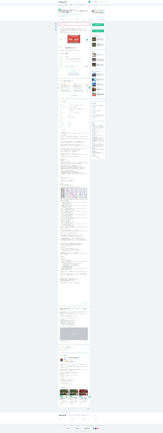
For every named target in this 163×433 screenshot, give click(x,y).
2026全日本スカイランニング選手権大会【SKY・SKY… (100, 89)
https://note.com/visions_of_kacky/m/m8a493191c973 (70, 156)
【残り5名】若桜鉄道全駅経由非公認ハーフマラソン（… (100, 39)
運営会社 (92, 425)
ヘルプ (100, 1)
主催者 (66, 4)
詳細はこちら (70, 126)
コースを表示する (74, 333)
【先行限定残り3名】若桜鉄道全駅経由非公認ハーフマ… (100, 44)
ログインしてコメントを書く (84, 347)
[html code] (56, 30)
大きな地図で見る (85, 302)
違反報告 (88, 408)
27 (101, 11)
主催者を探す (72, 419)
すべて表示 (97, 157)
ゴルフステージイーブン (100, 105)
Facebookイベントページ (68, 153)
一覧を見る (86, 387)
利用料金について (71, 425)
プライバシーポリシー (85, 425)
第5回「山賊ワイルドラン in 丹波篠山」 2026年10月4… (100, 65)
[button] (69, 44)
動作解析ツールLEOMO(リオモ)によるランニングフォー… (100, 79)
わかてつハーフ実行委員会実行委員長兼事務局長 (71, 357)
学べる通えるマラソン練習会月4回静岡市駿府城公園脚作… (100, 94)
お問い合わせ (65, 425)
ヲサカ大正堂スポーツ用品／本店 (100, 115)
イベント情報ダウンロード (98, 30)
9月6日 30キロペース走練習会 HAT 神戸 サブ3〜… (100, 74)
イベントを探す (61, 419)
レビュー (69, 19)
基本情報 (62, 19)
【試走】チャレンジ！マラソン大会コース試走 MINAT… (100, 84)
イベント (61, 4)
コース (76, 4)
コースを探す (95, 419)
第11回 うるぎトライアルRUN (100, 54)
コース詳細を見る (85, 341)
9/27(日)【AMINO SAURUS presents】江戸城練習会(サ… (100, 60)
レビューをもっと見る (74, 95)
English (107, 1)
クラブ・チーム (81, 4)
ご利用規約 (78, 425)
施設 (70, 4)
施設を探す (84, 419)
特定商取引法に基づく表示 (99, 425)
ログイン (103, 1)
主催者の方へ (96, 1)
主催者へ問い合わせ (98, 24)
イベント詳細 (77, 19)
